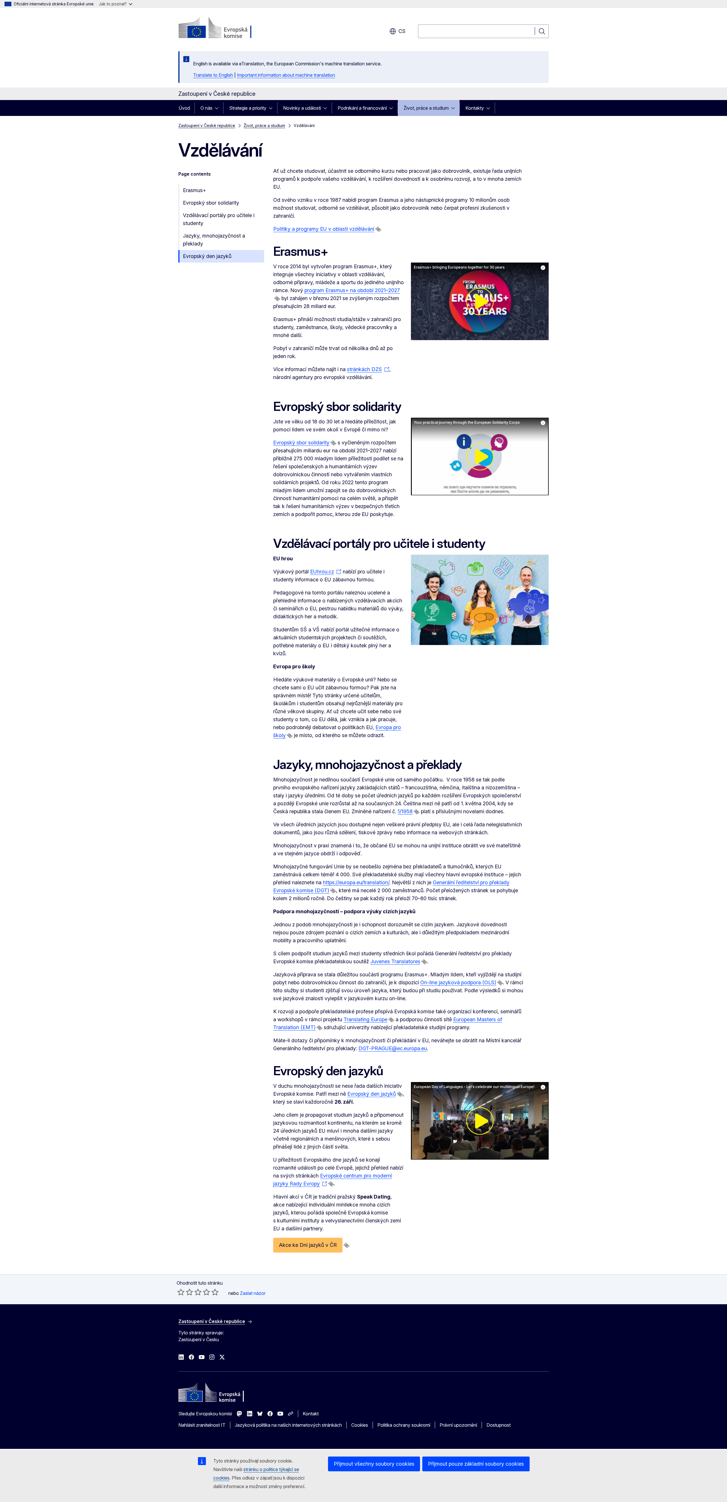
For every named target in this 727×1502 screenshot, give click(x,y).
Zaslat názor (253, 1293)
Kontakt (311, 1413)
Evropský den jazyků (207, 256)
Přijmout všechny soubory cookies (374, 1464)
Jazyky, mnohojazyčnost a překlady (214, 240)
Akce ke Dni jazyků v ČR (308, 1245)
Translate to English (213, 75)
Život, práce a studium (426, 108)
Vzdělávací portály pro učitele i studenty (218, 219)
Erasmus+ (194, 190)
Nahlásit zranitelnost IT (201, 1425)
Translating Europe (365, 1019)
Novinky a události (302, 108)
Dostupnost (498, 1425)
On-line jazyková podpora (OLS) (458, 982)
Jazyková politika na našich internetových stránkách (288, 1425)
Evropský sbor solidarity (211, 203)
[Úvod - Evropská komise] (224, 28)
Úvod (184, 108)
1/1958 (405, 811)
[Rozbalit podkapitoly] (218, 108)
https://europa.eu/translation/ (356, 882)
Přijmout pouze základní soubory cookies (476, 1464)
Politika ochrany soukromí (403, 1425)
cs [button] (402, 31)
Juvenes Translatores (395, 961)
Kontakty (474, 108)
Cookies (359, 1425)
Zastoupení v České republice (206, 125)
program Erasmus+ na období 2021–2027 (352, 290)
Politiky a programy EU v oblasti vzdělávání (323, 229)
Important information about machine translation (286, 75)
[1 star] (181, 1292)
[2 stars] (185, 1292)
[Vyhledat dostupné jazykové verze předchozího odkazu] (378, 229)
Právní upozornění (458, 1425)
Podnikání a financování (362, 108)
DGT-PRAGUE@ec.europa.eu (392, 1048)
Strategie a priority (247, 108)
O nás (206, 108)
